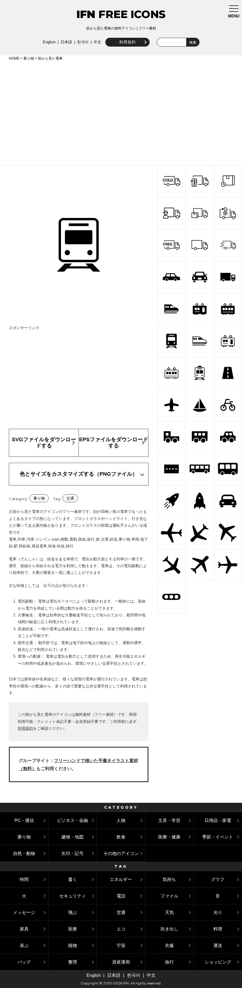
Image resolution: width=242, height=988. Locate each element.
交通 (70, 498)
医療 (72, 928)
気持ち (169, 879)
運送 (217, 945)
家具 (24, 928)
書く (72, 879)
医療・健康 (169, 836)
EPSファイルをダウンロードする (113, 442)
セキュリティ (72, 895)
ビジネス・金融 (72, 820)
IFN (85, 14)
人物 (121, 820)
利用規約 (127, 42)
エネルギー (121, 879)
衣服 (169, 945)
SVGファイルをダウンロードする (44, 442)
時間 (24, 879)
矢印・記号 (72, 853)
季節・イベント (217, 836)
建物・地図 (72, 836)
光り (217, 912)
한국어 (83, 42)
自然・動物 (24, 853)
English (49, 42)
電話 (121, 895)
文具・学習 (169, 820)
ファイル (169, 895)
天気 (169, 912)
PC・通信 (24, 820)
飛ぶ (72, 912)
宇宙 (121, 945)
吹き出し (169, 928)
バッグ (24, 961)
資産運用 (121, 961)
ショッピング (218, 961)
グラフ (217, 879)
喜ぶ (24, 945)
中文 (97, 42)
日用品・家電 (218, 820)
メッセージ (24, 912)
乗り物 (28, 58)
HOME (14, 58)
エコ (121, 928)
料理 (217, 928)
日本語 (66, 42)
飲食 (121, 836)
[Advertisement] (121, 111)
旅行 (169, 961)
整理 (72, 961)
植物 (72, 945)
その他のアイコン (121, 853)
